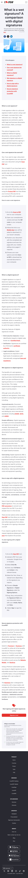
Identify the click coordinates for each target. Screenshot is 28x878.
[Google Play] (14, 847)
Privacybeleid (14, 817)
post (3, 535)
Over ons (14, 831)
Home (14, 760)
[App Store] (14, 851)
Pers (14, 841)
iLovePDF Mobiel (14, 784)
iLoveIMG (14, 793)
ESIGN (17, 414)
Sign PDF (5, 517)
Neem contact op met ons (14, 834)
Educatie (14, 805)
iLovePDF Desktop (14, 781)
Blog (5, 32)
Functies (14, 763)
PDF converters (7, 506)
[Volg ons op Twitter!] (4, 871)
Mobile (4, 662)
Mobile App (10, 230)
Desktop (12, 662)
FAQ (14, 772)
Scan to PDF (17, 212)
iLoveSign (14, 787)
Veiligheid (14, 813)
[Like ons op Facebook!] (8, 871)
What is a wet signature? (15, 64)
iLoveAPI (14, 790)
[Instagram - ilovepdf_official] (15, 871)
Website (23, 660)
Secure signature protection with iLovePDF (12, 91)
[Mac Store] (14, 855)
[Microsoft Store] (14, 859)
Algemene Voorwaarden (14, 820)
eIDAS (7, 416)
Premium (11, 646)
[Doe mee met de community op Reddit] (23, 871)
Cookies (14, 823)
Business (19, 646)
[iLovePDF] (8, 2)
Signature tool (14, 715)
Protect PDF (12, 191)
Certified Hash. (15, 340)
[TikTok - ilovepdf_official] (19, 871)
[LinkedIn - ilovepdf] (12, 871)
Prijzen (14, 766)
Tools (14, 769)
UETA (21, 414)
